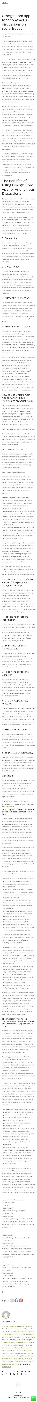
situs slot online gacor (27, 1353)
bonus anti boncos (24, 1329)
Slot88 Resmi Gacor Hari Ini (20, 1326)
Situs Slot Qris (6, 1326)
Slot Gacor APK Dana (20, 1331)
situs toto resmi (30, 1356)
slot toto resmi (18, 1350)
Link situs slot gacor (20, 1361)
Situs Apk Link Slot (13, 1334)
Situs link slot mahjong (25, 1358)
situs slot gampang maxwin (15, 1345)
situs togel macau (18, 1342)
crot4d (14, 1337)
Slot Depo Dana (12, 1356)
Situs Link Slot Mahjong (26, 1334)
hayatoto (5, 1358)
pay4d (24, 1337)
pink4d (4, 1340)
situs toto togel (11, 1348)
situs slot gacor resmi (13, 1353)
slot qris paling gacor (13, 1340)
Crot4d (15, 1358)
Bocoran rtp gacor (8, 1361)
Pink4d (10, 1358)
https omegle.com (8, 807)
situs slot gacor (7, 1342)
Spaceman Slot (7, 1337)
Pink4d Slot (21, 1356)
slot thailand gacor (27, 1340)
